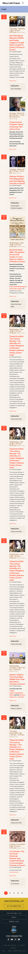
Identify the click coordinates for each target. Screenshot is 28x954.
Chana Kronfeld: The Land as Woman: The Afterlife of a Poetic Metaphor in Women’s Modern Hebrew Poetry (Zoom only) (16, 345)
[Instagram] (15, 939)
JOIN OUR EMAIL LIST (14, 913)
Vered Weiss (15, 206)
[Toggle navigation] (22, 3)
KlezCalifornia (13, 872)
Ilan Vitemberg (16, 89)
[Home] (7, 3)
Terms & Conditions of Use (16, 950)
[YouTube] (11, 939)
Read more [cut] (12, 81)
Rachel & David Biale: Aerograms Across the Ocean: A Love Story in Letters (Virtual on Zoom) (17, 256)
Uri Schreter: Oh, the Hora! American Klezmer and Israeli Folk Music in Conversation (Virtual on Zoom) (17, 858)
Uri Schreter (15, 884)
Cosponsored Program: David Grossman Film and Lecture (16, 125)
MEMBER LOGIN (14, 921)
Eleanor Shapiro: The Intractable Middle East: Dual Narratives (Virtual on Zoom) (17, 679)
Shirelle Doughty (16, 208)
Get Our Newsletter (14, 906)
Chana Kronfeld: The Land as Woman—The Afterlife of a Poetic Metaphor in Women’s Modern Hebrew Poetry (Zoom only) (16, 749)
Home (3, 950)
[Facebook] (8, 939)
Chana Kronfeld (16, 419)
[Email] (19, 939)
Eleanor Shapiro (16, 708)
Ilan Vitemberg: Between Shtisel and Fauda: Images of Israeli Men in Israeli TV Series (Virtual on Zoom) (16, 42)
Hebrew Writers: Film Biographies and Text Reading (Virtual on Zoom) (17, 180)
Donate (14, 917)
